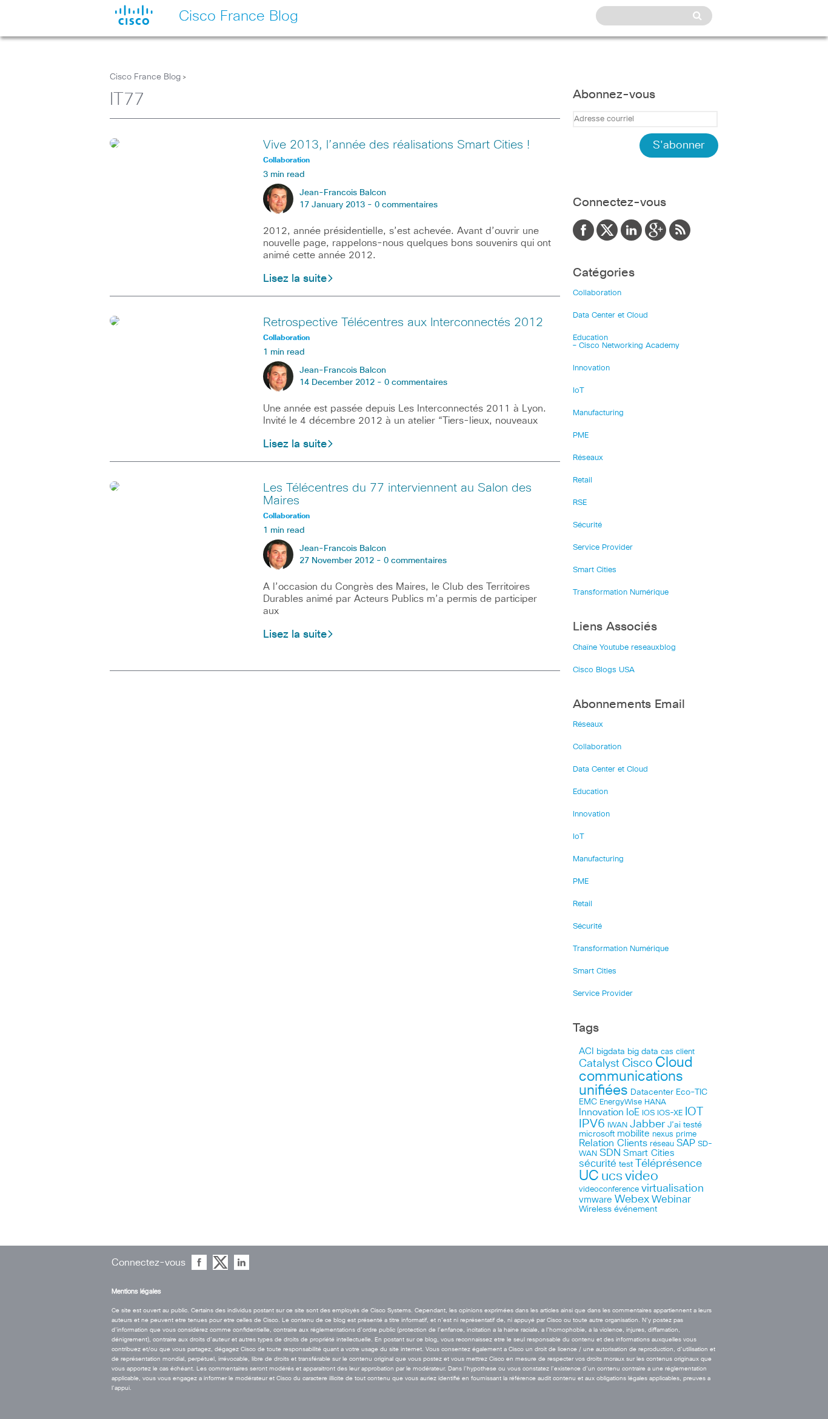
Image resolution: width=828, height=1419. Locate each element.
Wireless (595, 1209)
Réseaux (588, 458)
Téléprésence (668, 1163)
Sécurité (587, 525)
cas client (678, 1052)
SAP (685, 1143)
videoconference (609, 1190)
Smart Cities (594, 570)
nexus (662, 1134)
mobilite (633, 1134)
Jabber (647, 1124)
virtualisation (672, 1188)
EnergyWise (620, 1102)
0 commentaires (406, 205)
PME (581, 435)
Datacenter (651, 1092)
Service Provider (603, 548)
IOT (694, 1112)
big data (642, 1051)
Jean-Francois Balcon (342, 193)
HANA (655, 1102)
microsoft (597, 1134)
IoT (578, 391)
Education (590, 338)
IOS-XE (670, 1113)
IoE (632, 1112)
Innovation (591, 368)
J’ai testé (684, 1125)
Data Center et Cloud (610, 315)
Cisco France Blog (145, 77)
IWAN (617, 1125)
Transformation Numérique (621, 592)
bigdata (610, 1051)
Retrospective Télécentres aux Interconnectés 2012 (403, 322)
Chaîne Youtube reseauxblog (624, 648)
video (641, 1176)
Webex (632, 1199)
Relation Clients (613, 1143)
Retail (582, 480)
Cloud (674, 1063)
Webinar (671, 1199)
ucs (612, 1176)
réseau (662, 1144)
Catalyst (599, 1063)
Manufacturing (598, 413)
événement (635, 1209)
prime (686, 1134)
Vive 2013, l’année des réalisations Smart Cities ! (396, 145)
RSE (580, 503)
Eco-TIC (691, 1092)
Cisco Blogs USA (604, 670)
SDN (610, 1153)
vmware (595, 1199)
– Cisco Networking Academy (626, 346)
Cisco (637, 1063)
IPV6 (592, 1124)
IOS (648, 1113)
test (626, 1164)
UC (589, 1176)
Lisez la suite (295, 278)
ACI (586, 1051)
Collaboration (597, 293)
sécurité (597, 1164)
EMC (588, 1102)
